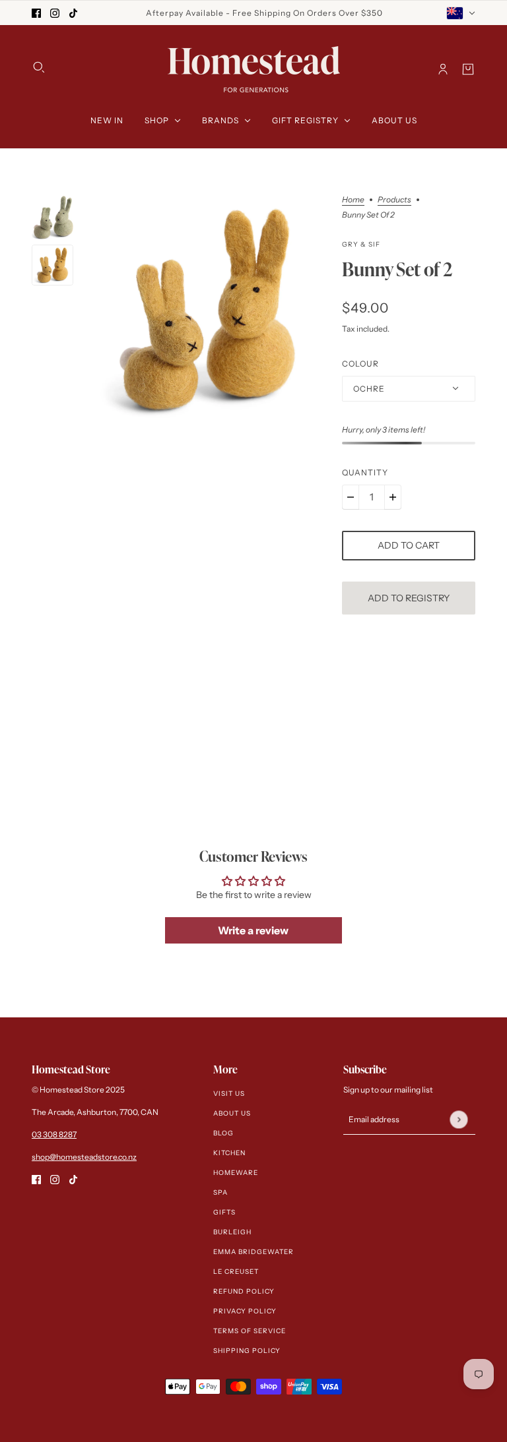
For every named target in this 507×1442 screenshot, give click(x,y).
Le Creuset (236, 1271)
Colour (360, 364)
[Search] (39, 67)
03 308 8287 (54, 1134)
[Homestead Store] (254, 69)
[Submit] (458, 1119)
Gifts (224, 1212)
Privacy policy (245, 1311)
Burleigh (232, 1232)
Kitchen (229, 1153)
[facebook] (36, 13)
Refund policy (244, 1291)
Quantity (365, 472)
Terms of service (249, 1331)
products (394, 200)
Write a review (253, 930)
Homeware (235, 1172)
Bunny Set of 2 (397, 269)
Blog (223, 1133)
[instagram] (55, 13)
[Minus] (350, 497)
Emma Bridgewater (253, 1251)
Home (353, 200)
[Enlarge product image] (207, 309)
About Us (232, 1113)
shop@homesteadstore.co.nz (84, 1157)
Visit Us (229, 1093)
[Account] (443, 69)
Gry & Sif (361, 244)
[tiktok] (73, 13)
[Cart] (468, 69)
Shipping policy (247, 1350)
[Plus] (392, 497)
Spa (220, 1192)
